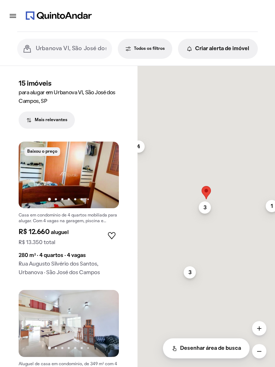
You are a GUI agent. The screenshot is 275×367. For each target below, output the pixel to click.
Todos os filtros (149, 49)
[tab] (47, 120)
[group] (69, 212)
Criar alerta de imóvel (222, 48)
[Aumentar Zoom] (259, 328)
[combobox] (71, 48)
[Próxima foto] (106, 175)
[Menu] (13, 16)
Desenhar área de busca (210, 348)
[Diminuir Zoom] (259, 351)
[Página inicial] (59, 15)
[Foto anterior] (31, 175)
